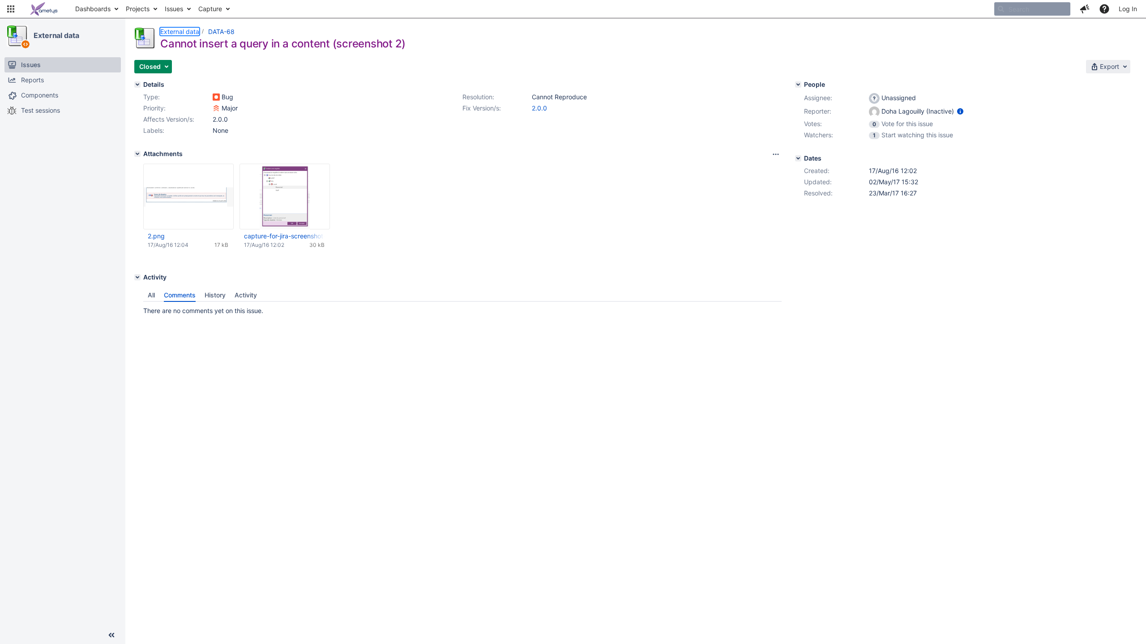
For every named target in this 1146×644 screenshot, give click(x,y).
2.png (156, 236)
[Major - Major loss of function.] (216, 108)
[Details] (137, 84)
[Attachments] (137, 154)
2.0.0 (539, 108)
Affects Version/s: (168, 119)
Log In (1128, 9)
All (151, 295)
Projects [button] (138, 9)
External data (56, 35)
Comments (180, 295)
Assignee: (818, 98)
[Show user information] (960, 111)
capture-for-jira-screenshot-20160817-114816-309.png (284, 236)
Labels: (153, 130)
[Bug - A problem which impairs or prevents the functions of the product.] (216, 97)
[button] (10, 9)
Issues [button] (174, 9)
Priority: (154, 108)
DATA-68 (221, 31)
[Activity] (137, 277)
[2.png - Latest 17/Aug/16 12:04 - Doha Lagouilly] (188, 197)
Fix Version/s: (481, 108)
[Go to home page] (44, 9)
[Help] (1104, 9)
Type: (151, 97)
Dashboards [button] (93, 9)
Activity (246, 295)
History (215, 295)
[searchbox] (1032, 9)
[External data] (17, 36)
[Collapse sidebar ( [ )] (111, 635)
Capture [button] (210, 9)
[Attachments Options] (776, 154)
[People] (798, 84)
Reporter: (817, 111)
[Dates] (798, 158)
